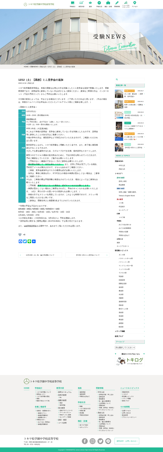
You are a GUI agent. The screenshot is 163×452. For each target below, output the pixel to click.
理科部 (121, 305)
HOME (26, 388)
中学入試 (122, 165)
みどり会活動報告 (125, 228)
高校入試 (122, 169)
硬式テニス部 (123, 309)
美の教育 (120, 199)
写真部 (121, 276)
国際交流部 (123, 283)
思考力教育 (121, 178)
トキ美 (121, 203)
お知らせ (120, 239)
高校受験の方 (31, 119)
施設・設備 (82, 421)
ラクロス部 (123, 273)
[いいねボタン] (20, 234)
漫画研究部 (123, 301)
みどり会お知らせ (125, 224)
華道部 (121, 319)
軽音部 (121, 327)
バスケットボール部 (126, 258)
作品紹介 (122, 206)
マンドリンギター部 (126, 266)
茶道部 (121, 316)
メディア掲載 (120, 331)
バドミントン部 (124, 262)
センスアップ (123, 210)
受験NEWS (119, 161)
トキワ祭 (122, 217)
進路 (118, 242)
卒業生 (119, 221)
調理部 (121, 323)
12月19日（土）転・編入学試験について (40, 255)
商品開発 (122, 185)
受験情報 (99, 388)
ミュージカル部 (124, 269)
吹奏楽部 (122, 280)
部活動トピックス (121, 250)
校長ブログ (119, 336)
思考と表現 (123, 181)
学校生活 (81, 402)
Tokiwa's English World (127, 196)
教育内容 (60, 388)
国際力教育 (121, 188)
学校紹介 (38, 388)
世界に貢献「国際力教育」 (128, 192)
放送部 (121, 287)
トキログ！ (119, 173)
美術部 (121, 312)
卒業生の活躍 (123, 232)
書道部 (121, 291)
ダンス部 (122, 255)
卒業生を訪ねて (124, 235)
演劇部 (121, 298)
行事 (118, 214)
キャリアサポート (123, 246)
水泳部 (121, 294)
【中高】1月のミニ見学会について (87, 255)
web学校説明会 (30, 226)
